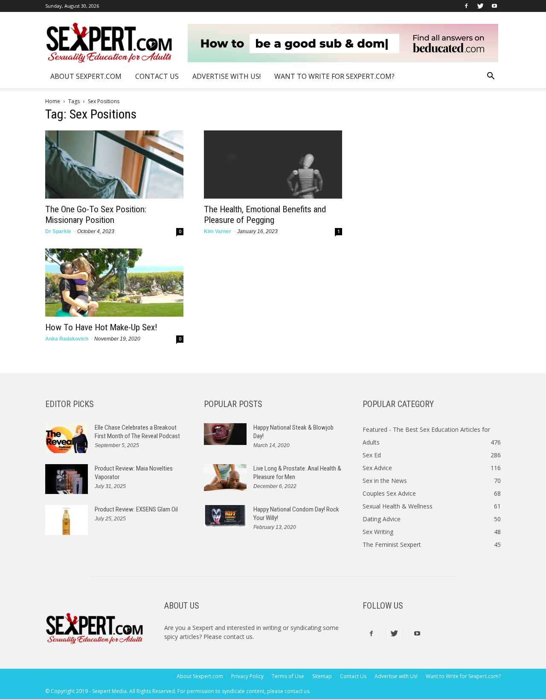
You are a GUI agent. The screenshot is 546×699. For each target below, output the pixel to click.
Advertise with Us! (226, 76)
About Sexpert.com (86, 76)
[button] (490, 77)
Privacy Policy (247, 676)
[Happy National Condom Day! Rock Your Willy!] (225, 516)
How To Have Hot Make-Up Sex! (101, 327)
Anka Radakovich (66, 339)
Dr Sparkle (58, 231)
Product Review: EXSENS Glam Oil (136, 509)
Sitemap (322, 676)
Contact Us (157, 76)
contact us (238, 637)
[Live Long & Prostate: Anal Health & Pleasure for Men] (225, 477)
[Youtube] (494, 6)
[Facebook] (466, 6)
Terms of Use (288, 676)
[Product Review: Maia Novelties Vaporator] (66, 479)
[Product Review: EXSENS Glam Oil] (66, 520)
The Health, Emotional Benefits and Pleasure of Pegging (265, 214)
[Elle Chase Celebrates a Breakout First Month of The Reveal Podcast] (66, 438)
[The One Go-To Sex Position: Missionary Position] (114, 164)
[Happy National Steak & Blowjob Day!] (225, 434)
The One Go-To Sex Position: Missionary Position (95, 214)
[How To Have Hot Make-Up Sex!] (114, 282)
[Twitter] (480, 6)
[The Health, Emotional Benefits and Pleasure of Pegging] (273, 164)
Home (52, 101)
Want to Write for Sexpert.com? (334, 76)
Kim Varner (217, 231)
